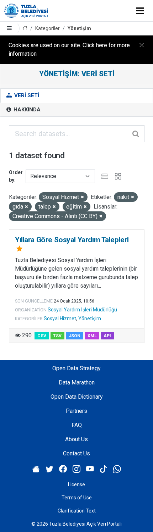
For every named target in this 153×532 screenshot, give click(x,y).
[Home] (24, 28)
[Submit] (136, 133)
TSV (57, 335)
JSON (74, 335)
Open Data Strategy (76, 368)
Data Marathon (77, 382)
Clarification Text (77, 511)
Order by (16, 176)
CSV (41, 335)
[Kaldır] (82, 197)
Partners (76, 411)
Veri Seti (26, 95)
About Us (76, 439)
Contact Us (76, 453)
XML (92, 335)
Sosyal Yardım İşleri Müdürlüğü (82, 309)
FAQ (77, 425)
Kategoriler (47, 28)
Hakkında (26, 109)
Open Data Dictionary (77, 396)
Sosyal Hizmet (60, 318)
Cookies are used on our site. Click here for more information (69, 49)
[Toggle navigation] (140, 10)
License (76, 484)
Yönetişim (79, 28)
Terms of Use (77, 497)
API (107, 335)
